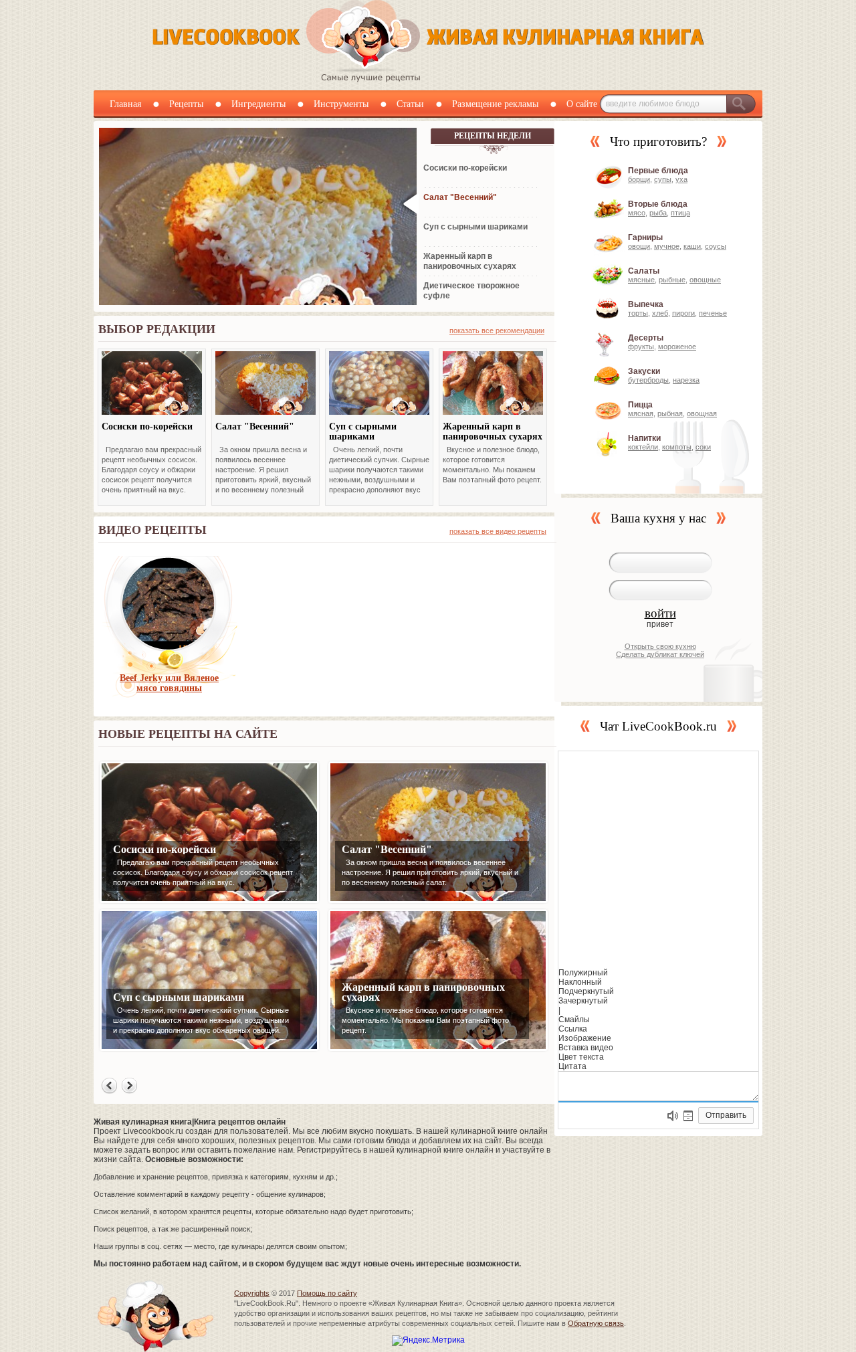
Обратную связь (596, 1323)
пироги (683, 313)
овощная (702, 413)
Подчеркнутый (586, 991)
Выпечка (645, 304)
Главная (125, 104)
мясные (641, 280)
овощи (639, 246)
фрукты (641, 347)
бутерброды (648, 380)
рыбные (672, 280)
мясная (640, 413)
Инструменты (341, 104)
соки (703, 447)
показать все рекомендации (496, 330)
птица (680, 213)
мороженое (677, 347)
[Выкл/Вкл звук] (672, 1115)
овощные (705, 280)
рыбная (670, 413)
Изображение (584, 1038)
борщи (639, 179)
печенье (713, 313)
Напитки (644, 438)
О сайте (581, 104)
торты (638, 313)
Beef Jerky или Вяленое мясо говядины (169, 683)
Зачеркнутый (583, 1000)
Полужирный (583, 972)
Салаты (643, 271)
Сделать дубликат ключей (660, 654)
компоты (676, 447)
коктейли (643, 447)
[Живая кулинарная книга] (428, 79)
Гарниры (645, 237)
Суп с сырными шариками (363, 431)
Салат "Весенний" (254, 426)
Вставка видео (585, 1047)
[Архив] (688, 1115)
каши (692, 246)
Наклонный (580, 982)
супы (662, 179)
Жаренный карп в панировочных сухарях (492, 431)
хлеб (660, 313)
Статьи (410, 104)
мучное (666, 246)
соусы (715, 246)
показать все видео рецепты (497, 531)
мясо (636, 213)
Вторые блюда (657, 204)
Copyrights (252, 1293)
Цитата (572, 1066)
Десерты (645, 338)
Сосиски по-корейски (147, 426)
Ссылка (572, 1029)
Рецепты (186, 104)
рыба (658, 213)
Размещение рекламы (495, 104)
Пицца (640, 404)
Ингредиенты (258, 104)
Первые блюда (658, 170)
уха (681, 179)
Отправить (726, 1115)
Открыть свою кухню (660, 646)
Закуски (644, 371)
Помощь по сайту (327, 1293)
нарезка (686, 380)
